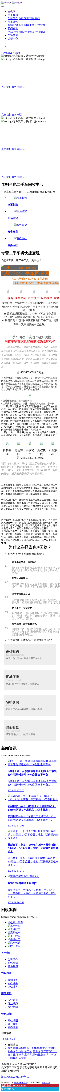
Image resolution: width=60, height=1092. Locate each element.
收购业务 (13, 980)
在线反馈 (13, 963)
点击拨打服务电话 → (13, 87)
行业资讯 (13, 1000)
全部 (10, 25)
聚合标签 (13, 1024)
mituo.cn (46, 1082)
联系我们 (13, 966)
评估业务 (13, 986)
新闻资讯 (6, 993)
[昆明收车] (14, 925)
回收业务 (13, 983)
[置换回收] (20, 238)
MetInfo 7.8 (20, 1082)
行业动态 (13, 1003)
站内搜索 (13, 1027)
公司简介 (13, 959)
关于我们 (6, 952)
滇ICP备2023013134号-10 (15, 1076)
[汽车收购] (20, 197)
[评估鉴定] (20, 211)
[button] (7, 52)
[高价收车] (14, 932)
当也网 (11, 11)
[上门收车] (14, 936)
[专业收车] (14, 929)
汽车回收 (6, 973)
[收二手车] (14, 946)
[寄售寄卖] (20, 225)
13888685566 (8, 1039)
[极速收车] (14, 939)
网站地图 (13, 1020)
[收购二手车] (15, 922)
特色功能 (6, 1013)
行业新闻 (13, 1007)
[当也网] (30, 3)
